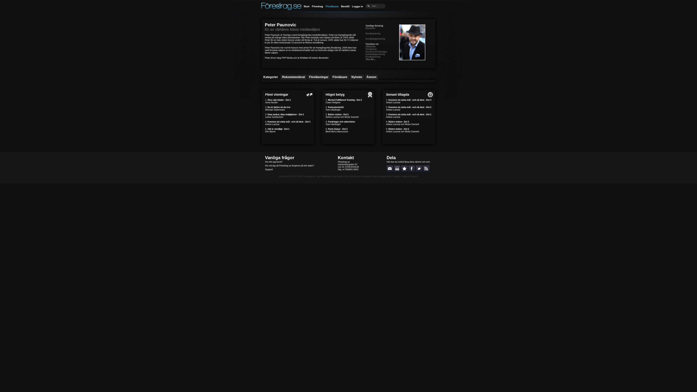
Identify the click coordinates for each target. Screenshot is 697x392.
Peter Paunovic (280, 24)
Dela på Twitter (419, 168)
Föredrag (317, 6)
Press (374, 176)
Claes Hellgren (333, 102)
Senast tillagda (397, 94)
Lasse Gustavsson (274, 117)
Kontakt (346, 157)
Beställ (345, 6)
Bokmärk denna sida (404, 168)
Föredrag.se (309, 176)
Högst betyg (335, 94)
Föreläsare (332, 6)
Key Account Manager (376, 51)
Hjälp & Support (410, 176)
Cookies (396, 176)
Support (269, 169)
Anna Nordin (271, 102)
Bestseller (370, 28)
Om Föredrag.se (353, 176)
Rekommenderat (293, 77)
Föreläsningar (318, 77)
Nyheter (356, 77)
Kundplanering (373, 33)
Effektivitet (371, 46)
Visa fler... (371, 59)
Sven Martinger (333, 110)
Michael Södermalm (275, 110)
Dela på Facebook (411, 168)
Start (306, 6)
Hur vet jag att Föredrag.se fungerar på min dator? (289, 165)
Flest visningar (276, 94)
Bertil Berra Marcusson (337, 131)
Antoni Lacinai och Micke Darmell (342, 117)
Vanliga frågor (279, 157)
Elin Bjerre (270, 131)
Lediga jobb (385, 176)
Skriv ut (397, 168)
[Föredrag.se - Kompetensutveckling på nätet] (281, 9)
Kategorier (270, 77)
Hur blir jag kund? (274, 162)
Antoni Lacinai (272, 124)
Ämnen (371, 77)
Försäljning (371, 49)
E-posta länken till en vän (390, 168)
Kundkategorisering (375, 39)
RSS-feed (426, 168)
